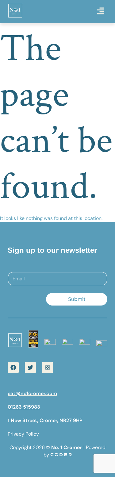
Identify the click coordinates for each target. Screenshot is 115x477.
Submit (77, 299)
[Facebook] (13, 367)
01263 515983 (24, 407)
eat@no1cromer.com (32, 393)
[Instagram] (47, 367)
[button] (100, 11)
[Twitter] (30, 367)
